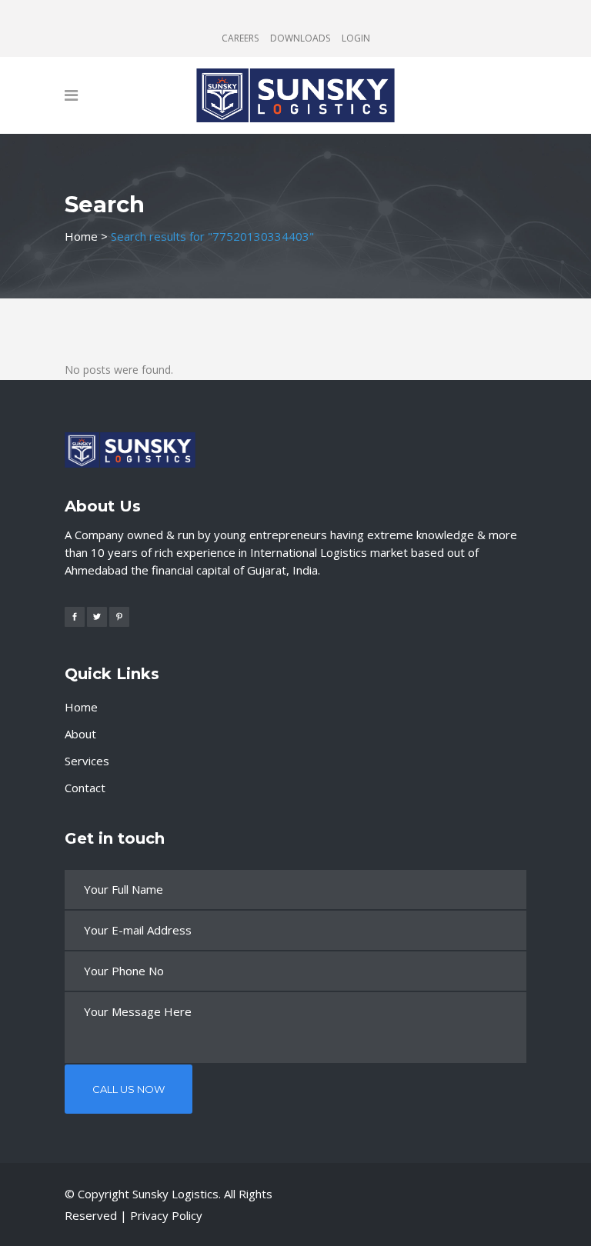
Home (81, 236)
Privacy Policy (166, 1215)
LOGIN (356, 38)
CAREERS (240, 38)
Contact (85, 787)
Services (87, 760)
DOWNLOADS (300, 38)
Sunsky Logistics (175, 1193)
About (80, 733)
